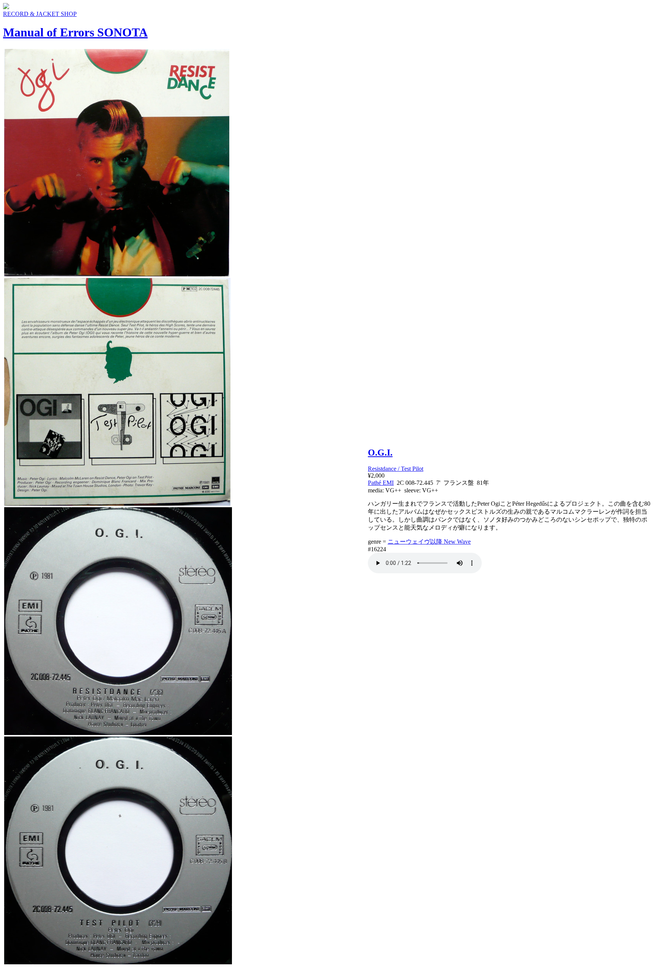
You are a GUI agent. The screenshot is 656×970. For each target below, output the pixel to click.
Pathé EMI (381, 482)
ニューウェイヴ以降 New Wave (429, 541)
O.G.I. (380, 452)
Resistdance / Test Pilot (395, 468)
